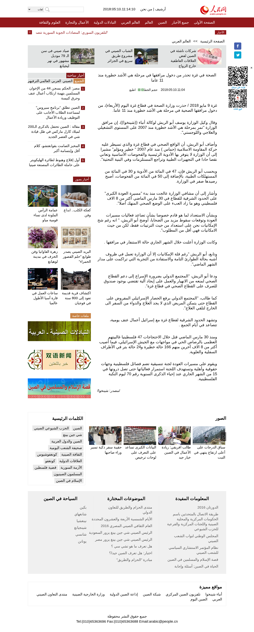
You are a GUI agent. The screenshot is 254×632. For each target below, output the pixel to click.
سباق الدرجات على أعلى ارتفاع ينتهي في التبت (209, 452)
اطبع (132, 89)
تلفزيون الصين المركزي (183, 594)
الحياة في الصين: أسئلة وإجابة (196, 566)
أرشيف (160, 9)
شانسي (81, 534)
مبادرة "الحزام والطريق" (134, 560)
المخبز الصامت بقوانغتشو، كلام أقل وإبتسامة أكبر (57, 148)
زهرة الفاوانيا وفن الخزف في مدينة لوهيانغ (44, 257)
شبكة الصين (152, 594)
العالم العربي (130, 22)
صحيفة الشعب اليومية (66, 448)
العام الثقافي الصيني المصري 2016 (126, 526)
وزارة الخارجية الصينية (88, 594)
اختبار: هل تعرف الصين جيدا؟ (130, 553)
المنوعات (141, 32)
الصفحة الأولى (204, 22)
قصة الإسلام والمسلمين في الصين (192, 560)
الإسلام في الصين (69, 481)
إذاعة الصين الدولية (124, 594)
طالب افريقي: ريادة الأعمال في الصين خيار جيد (176, 452)
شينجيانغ (80, 528)
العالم (149, 22)
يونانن (82, 541)
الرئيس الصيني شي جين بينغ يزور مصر (123, 540)
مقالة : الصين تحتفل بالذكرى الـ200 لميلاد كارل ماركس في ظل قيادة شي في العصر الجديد (54, 132)
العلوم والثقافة (49, 22)
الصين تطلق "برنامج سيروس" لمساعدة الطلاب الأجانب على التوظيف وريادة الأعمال (58, 112)
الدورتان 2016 (207, 507)
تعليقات (124, 32)
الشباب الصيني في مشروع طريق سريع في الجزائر (119, 56)
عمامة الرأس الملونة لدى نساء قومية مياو (46, 215)
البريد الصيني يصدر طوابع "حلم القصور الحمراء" (77, 257)
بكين (83, 507)
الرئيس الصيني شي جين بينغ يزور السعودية (120, 533)
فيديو (110, 32)
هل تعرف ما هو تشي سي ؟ (131, 546)
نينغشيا (82, 521)
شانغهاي (80, 514)
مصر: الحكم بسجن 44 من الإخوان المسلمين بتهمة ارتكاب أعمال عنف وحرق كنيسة (54, 93)
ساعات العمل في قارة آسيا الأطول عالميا (45, 298)
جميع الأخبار (180, 22)
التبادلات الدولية (105, 22)
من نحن (146, 9)
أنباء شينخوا (213, 594)
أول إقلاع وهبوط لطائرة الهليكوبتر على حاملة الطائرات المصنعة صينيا (54, 162)
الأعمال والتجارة (77, 22)
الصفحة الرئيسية (212, 41)
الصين (162, 22)
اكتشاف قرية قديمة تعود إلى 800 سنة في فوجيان (76, 298)
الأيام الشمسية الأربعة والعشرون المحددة (122, 519)
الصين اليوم (198, 599)
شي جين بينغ (72, 435)
